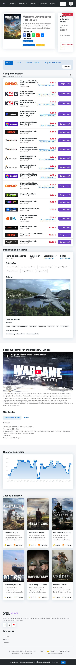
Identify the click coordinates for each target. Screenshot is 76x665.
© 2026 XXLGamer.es (28, 651)
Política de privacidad (55, 653)
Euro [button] (42, 651)
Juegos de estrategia (45, 267)
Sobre (19, 63)
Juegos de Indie (41, 271)
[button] (71, 4)
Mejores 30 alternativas (53, 63)
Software (22, 3)
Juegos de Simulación (28, 267)
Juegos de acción (12, 267)
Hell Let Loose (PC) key (37, 533)
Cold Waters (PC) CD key (13, 585)
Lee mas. (55, 662)
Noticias (6, 636)
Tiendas (5, 639)
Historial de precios (33, 63)
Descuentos (43, 3)
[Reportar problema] (62, 47)
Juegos (11, 3)
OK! (63, 662)
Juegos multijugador (62, 267)
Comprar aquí (65, 84)
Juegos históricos (27, 271)
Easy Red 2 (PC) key (11, 533)
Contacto (6, 643)
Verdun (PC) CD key (59, 585)
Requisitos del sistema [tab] (12, 418)
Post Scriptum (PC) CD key (62, 533)
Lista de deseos (68, 44)
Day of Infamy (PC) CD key (38, 585)
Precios (8, 63)
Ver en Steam (40, 45)
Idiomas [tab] (26, 418)
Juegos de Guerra (12, 271)
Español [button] (53, 651)
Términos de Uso (64, 651)
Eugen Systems (49, 258)
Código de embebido (29, 45)
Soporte (52, 3)
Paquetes (33, 3)
